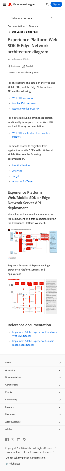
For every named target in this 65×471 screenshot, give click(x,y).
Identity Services (21, 165)
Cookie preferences (42, 452)
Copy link (29, 66)
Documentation (16, 26)
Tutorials (33, 26)
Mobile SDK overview (24, 103)
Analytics (17, 170)
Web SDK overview (22, 98)
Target (15, 176)
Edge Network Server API (26, 108)
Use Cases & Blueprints (25, 31)
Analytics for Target (22, 181)
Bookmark (15, 66)
